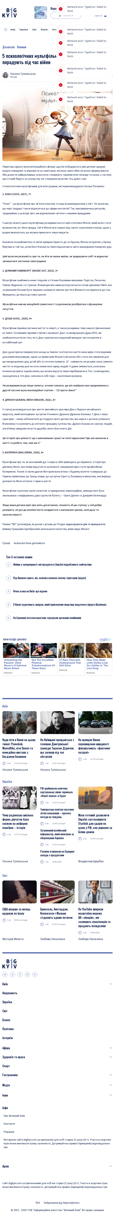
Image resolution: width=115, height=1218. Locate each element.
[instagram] (27, 974)
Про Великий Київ (14, 1116)
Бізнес (44, 29)
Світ (34, 29)
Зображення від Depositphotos (62, 1203)
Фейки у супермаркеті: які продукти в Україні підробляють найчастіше (52, 564)
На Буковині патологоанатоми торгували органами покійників (47, 618)
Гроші (6, 543)
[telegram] (4, 974)
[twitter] (19, 974)
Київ (12, 29)
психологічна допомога (29, 543)
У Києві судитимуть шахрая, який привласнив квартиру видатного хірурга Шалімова (59, 604)
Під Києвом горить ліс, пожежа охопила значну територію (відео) (49, 578)
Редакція (9, 1132)
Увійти (98, 15)
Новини (21, 47)
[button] (60, 984)
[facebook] (12, 974)
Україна (23, 29)
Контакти (9, 1124)
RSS (38, 1203)
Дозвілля (8, 47)
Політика (57, 29)
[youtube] (34, 974)
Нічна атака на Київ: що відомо (30, 591)
